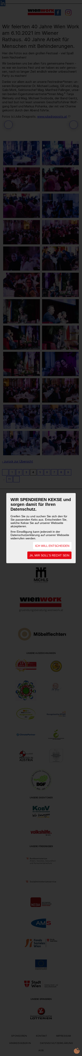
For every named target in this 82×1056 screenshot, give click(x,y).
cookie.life (77, 1051)
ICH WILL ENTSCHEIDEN (52, 545)
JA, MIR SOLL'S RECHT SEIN (49, 555)
